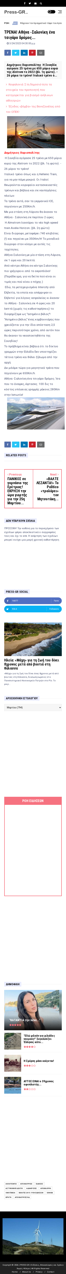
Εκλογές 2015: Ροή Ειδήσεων (31, 1193)
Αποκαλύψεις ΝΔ (22, 1197)
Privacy (39, 1272)
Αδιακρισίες (31, 1188)
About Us (26, 1272)
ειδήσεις (39, 1184)
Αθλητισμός (11, 1184)
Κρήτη (8, 1197)
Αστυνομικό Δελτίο (14, 1188)
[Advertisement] (33, 754)
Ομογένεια (10, 1193)
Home (15, 1272)
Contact (50, 1272)
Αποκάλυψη (45, 1188)
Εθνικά (50, 1193)
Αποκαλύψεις (26, 1184)
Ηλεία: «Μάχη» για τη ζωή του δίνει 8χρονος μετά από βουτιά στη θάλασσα (31, 664)
